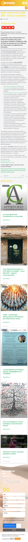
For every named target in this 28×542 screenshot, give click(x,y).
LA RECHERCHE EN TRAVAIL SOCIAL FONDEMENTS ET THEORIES (13, 372)
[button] (26, 8)
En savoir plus (5, 538)
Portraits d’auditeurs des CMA (7, 162)
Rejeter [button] (11, 538)
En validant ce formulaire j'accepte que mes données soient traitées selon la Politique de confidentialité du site (13, 520)
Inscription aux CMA (5, 161)
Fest (25, 110)
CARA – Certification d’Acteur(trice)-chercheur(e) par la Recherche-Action (13, 317)
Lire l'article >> (6, 220)
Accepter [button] (18, 538)
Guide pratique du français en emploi (13, 92)
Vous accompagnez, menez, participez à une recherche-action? (13, 424)
